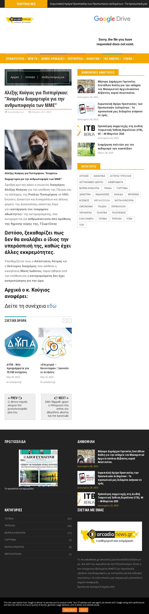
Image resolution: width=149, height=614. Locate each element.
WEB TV (32, 58)
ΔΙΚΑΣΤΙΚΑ (85, 194)
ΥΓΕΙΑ (129, 218)
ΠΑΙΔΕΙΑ (102, 206)
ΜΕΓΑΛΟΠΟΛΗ (102, 200)
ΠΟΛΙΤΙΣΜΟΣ (119, 212)
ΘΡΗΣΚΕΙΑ (133, 194)
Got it (83, 610)
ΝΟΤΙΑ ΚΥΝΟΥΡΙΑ (124, 200)
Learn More (69, 610)
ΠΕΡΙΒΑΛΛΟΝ (118, 206)
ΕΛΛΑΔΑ (31, 77)
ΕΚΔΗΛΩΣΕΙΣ (102, 194)
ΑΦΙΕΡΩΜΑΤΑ (115, 182)
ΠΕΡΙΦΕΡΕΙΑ (75, 58)
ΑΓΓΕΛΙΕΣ (84, 176)
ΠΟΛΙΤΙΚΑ (102, 212)
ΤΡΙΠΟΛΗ (117, 218)
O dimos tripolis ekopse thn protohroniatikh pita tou (18, 407)
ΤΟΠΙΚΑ (103, 218)
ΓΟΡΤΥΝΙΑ (122, 188)
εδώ (51, 306)
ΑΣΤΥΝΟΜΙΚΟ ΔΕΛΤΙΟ (91, 182)
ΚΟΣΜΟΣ (84, 200)
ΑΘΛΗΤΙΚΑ (93, 58)
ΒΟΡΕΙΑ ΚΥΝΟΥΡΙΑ (89, 188)
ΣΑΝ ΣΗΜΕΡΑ (86, 218)
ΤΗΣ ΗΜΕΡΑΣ (111, 58)
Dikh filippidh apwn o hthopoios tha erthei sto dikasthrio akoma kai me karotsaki (56, 409)
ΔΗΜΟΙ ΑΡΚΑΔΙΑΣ (52, 58)
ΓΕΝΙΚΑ (127, 58)
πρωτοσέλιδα (13, 488)
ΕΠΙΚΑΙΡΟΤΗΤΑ (15, 58)
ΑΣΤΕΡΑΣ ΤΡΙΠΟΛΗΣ (121, 176)
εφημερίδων (28, 488)
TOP (81, 225)
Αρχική (15, 77)
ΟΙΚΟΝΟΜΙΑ (86, 206)
